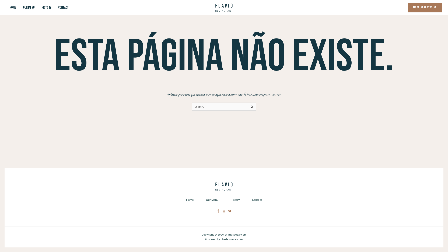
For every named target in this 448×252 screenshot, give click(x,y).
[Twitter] (229, 211)
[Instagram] (224, 211)
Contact (63, 7)
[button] (425, 7)
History (46, 7)
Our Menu (29, 7)
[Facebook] (218, 211)
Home (13, 7)
